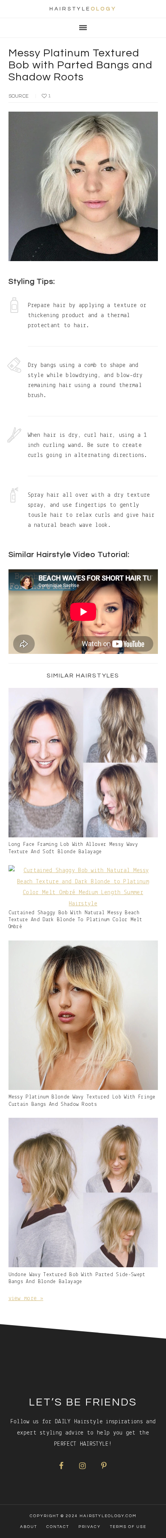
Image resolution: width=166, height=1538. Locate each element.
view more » (26, 1298)
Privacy (89, 1527)
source (18, 96)
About (28, 1527)
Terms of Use (128, 1527)
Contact (57, 1527)
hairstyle (83, 9)
